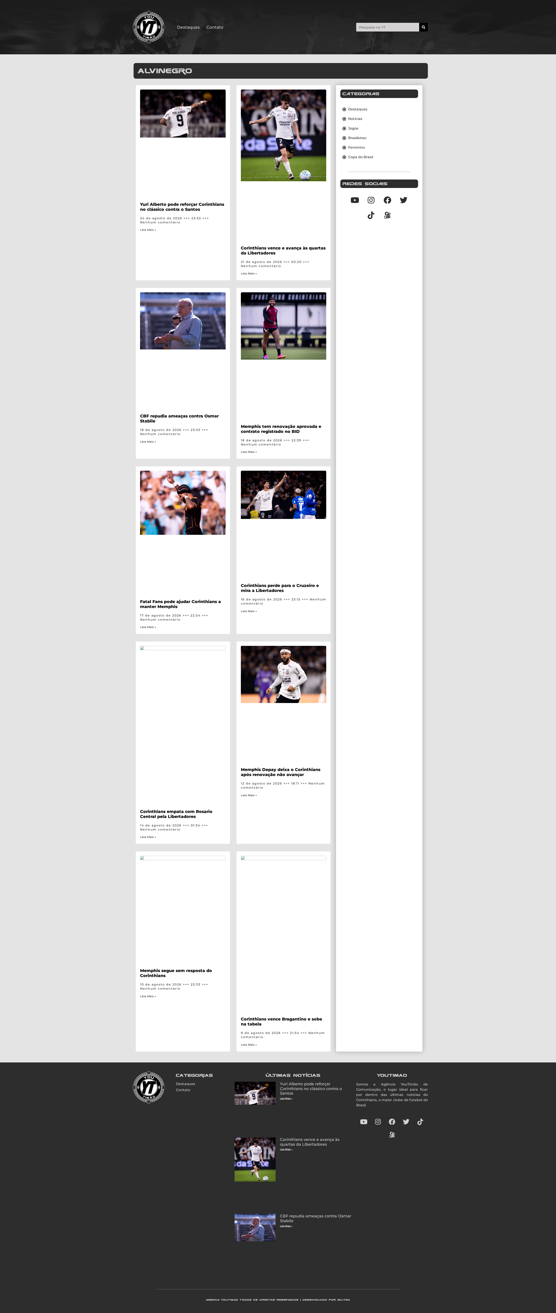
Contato (214, 27)
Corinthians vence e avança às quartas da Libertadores (283, 250)
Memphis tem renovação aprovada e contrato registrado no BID (281, 429)
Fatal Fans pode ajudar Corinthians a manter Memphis (180, 604)
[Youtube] (354, 200)
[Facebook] (387, 200)
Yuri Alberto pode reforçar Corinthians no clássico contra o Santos (182, 207)
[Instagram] (371, 200)
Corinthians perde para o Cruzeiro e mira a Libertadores (280, 588)
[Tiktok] (371, 215)
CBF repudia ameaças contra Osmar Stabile (179, 418)
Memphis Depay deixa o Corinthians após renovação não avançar (280, 772)
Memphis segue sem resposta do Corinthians (176, 973)
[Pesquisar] (423, 27)
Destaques (188, 27)
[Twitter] (403, 200)
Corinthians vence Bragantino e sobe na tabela (281, 1021)
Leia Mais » (148, 229)
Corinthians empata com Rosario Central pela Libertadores (176, 814)
